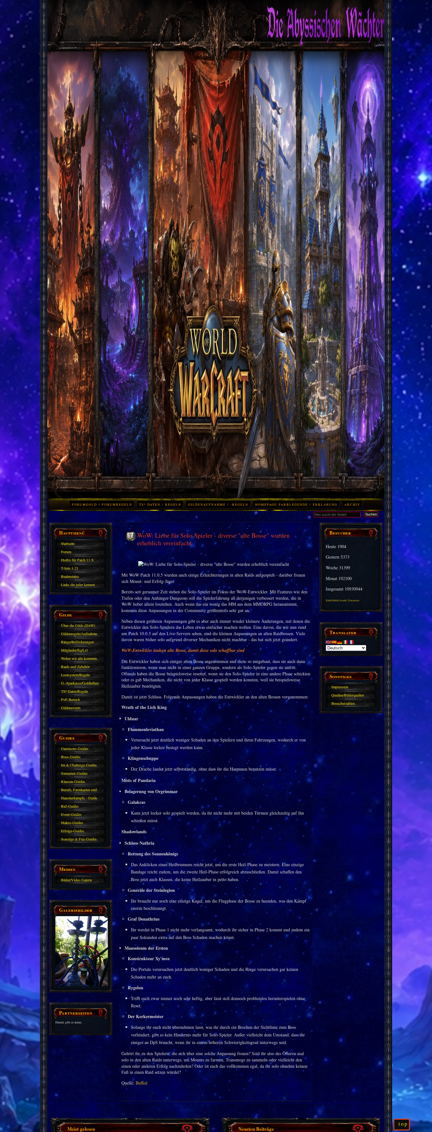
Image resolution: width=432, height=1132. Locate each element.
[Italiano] (346, 641)
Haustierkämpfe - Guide (79, 797)
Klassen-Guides (73, 781)
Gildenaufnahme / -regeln (218, 504)
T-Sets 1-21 (69, 568)
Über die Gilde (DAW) (78, 625)
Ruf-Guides (70, 806)
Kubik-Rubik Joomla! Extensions (342, 600)
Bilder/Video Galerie (76, 879)
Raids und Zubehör (75, 666)
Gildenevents (71, 707)
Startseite (68, 543)
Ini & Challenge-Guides (79, 764)
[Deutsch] (340, 641)
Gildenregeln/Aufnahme (79, 633)
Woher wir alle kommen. (79, 658)
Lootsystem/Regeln (75, 674)
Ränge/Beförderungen (77, 641)
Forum (66, 551)
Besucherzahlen (343, 703)
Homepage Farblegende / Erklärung (296, 504)
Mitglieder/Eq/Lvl (74, 650)
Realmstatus (70, 576)
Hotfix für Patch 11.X (77, 559)
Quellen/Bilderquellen (347, 694)
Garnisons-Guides (75, 748)
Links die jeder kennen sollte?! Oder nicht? (78, 585)
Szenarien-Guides (74, 773)
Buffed (141, 1083)
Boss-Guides (71, 756)
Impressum (339, 686)
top (403, 1123)
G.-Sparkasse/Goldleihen (80, 682)
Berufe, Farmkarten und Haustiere (79, 790)
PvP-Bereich (70, 699)
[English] (328, 641)
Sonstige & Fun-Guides (79, 838)
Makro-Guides (72, 822)
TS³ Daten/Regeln (74, 691)
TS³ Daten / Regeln (160, 504)
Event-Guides (71, 814)
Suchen (371, 514)
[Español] (334, 641)
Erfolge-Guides (72, 830)
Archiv (352, 504)
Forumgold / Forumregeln (102, 504)
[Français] (351, 641)
